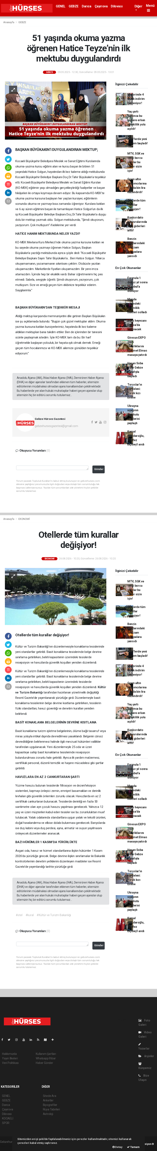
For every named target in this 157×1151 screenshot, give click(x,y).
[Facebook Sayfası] (3, 1039)
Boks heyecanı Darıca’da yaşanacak (137, 325)
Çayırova (101, 6)
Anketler (48, 1100)
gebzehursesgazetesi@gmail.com (56, 426)
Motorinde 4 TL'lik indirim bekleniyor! (136, 99)
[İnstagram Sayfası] (18, 1039)
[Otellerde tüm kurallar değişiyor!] (55, 596)
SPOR (5, 1123)
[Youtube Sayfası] (25, 1039)
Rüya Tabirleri (51, 1109)
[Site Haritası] (47, 1039)
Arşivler (149, 1056)
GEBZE (73, 6)
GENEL (60, 6)
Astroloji (48, 1114)
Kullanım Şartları (46, 1053)
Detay (118, 1147)
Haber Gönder (44, 1062)
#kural (30, 915)
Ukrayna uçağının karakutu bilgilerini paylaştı (133, 414)
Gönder (98, 469)
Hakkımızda (9, 1053)
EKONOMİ (24, 518)
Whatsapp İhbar (46, 1058)
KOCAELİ (7, 1118)
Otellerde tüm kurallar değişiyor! (136, 205)
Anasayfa (9, 22)
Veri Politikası (10, 1062)
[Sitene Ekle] (54, 1039)
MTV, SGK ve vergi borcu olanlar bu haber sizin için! (135, 162)
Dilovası (116, 6)
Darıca (86, 6)
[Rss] (40, 1039)
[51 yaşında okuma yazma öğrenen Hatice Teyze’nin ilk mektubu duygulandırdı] (55, 110)
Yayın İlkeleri (10, 1058)
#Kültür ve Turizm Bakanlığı (54, 915)
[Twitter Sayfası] (11, 1039)
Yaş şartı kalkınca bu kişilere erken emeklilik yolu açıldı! (136, 120)
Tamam (135, 1147)
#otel (19, 915)
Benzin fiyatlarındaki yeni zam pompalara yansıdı (136, 247)
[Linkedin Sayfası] (32, 1039)
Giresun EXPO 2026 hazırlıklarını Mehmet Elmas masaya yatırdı (137, 346)
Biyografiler (50, 1105)
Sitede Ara (49, 1095)
